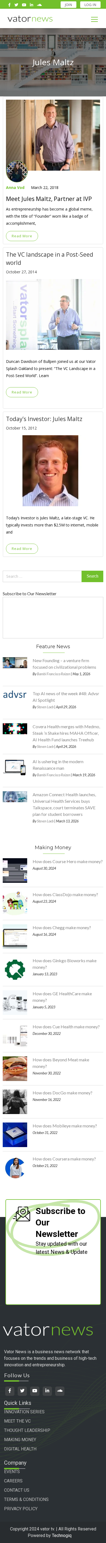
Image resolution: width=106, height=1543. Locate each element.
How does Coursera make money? (64, 1158)
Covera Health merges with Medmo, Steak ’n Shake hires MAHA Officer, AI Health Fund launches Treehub (66, 733)
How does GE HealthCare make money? (62, 997)
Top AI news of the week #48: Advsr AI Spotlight (66, 697)
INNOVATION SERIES (24, 1411)
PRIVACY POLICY (21, 1508)
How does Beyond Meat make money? (61, 1063)
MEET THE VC (17, 1421)
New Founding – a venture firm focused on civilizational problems (64, 664)
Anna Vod (15, 187)
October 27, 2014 (21, 271)
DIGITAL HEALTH (20, 1449)
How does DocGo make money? (62, 1092)
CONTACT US (16, 1490)
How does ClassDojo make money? (65, 894)
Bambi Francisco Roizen (53, 674)
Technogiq (61, 1535)
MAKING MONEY (20, 1439)
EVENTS (12, 1471)
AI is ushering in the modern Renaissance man (58, 765)
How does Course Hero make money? (68, 861)
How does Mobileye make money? (65, 1125)
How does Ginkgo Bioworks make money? (64, 964)
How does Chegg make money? (62, 927)
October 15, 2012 (21, 428)
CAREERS (13, 1480)
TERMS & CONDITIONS (26, 1499)
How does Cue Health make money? (66, 1026)
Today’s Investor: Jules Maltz (44, 419)
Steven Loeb (45, 707)
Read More (22, 235)
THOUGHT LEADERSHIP (27, 1430)
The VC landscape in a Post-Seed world (49, 258)
